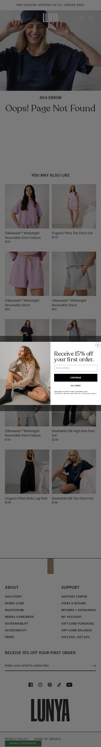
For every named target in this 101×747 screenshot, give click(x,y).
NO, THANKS (76, 385)
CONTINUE (75, 378)
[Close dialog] (98, 345)
